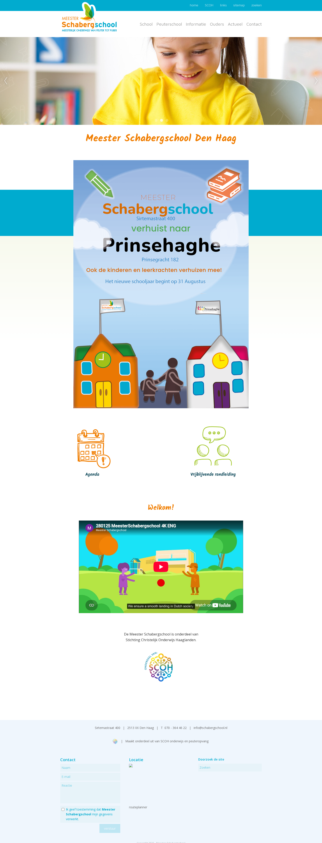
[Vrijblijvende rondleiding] (214, 483)
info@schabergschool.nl (210, 728)
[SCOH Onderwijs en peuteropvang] (115, 743)
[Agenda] (92, 483)
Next (316, 81)
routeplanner (138, 807)
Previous (5, 81)
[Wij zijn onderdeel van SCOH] (161, 680)
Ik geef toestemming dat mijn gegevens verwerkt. (90, 814)
